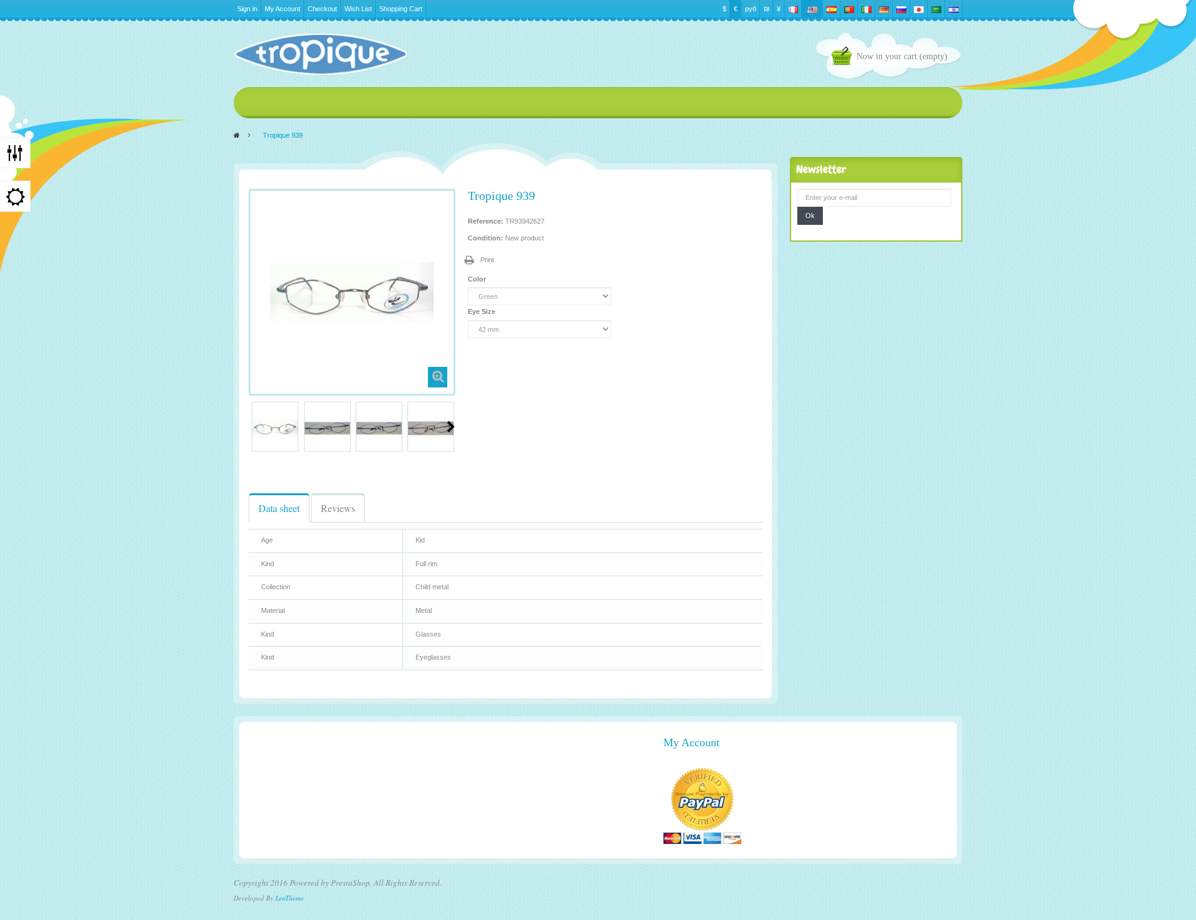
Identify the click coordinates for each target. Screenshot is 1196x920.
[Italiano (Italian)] (866, 8)
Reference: (485, 221)
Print (487, 259)
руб (750, 8)
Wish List (358, 8)
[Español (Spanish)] (831, 8)
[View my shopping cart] (844, 57)
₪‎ (766, 8)
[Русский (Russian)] (901, 8)
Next (451, 426)
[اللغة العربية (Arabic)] (936, 8)
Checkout (322, 8)
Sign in (247, 8)
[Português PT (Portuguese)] (849, 8)
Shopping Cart (400, 8)
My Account (282, 8)
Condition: (485, 238)
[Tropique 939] (275, 428)
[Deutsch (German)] (884, 8)
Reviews (338, 508)
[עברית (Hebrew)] (953, 8)
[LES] (320, 54)
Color (478, 279)
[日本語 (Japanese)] (919, 8)
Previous (254, 426)
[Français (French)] (793, 8)
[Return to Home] (237, 135)
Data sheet (279, 508)
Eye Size (482, 311)
